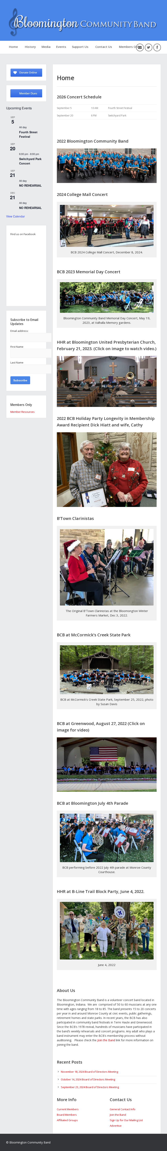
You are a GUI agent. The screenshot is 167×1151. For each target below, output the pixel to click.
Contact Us (103, 47)
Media (46, 47)
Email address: (19, 331)
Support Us (80, 47)
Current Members (68, 1109)
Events (61, 47)
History (30, 47)
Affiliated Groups (67, 1120)
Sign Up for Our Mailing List (126, 1120)
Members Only (129, 47)
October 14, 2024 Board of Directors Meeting (88, 1079)
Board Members (67, 1115)
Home (13, 47)
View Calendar (15, 216)
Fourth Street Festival (28, 134)
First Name (16, 347)
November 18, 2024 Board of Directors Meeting (89, 1072)
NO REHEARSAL (30, 185)
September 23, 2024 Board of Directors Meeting (90, 1087)
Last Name (16, 362)
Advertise (116, 1125)
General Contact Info (122, 1109)
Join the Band (106, 1040)
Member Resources (22, 412)
